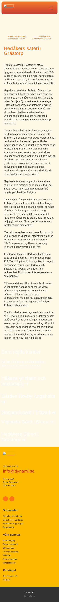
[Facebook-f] (5, 498)
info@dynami (16, 471)
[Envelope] (11, 498)
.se (31, 471)
